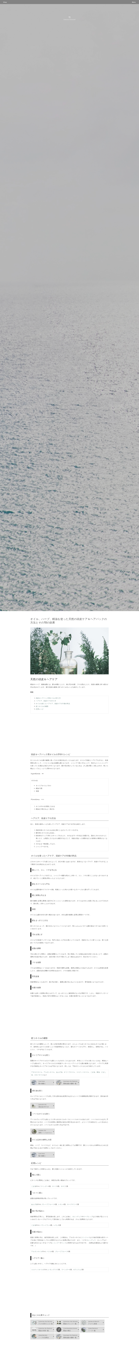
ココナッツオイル (82, 1072)
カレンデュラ (77, 1216)
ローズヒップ (88, 1216)
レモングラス (52, 1269)
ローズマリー (71, 1204)
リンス (63, 1243)
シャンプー (56, 1243)
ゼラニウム (77, 1269)
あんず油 (59, 1072)
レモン (60, 1204)
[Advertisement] (69, 733)
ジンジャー (86, 1237)
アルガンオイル (49, 1072)
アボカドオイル (36, 1072)
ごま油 (92, 1072)
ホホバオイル (39, 1075)
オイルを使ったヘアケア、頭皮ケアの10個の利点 (53, 704)
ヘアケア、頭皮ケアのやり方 (46, 701)
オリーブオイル (69, 1072)
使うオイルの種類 (42, 706)
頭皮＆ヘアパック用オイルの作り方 (48, 698)
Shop (5, 2)
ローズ (54, 1186)
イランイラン (45, 1225)
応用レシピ (40, 709)
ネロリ (63, 1186)
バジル (49, 1251)
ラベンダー (44, 1186)
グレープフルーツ (48, 1204)
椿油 (98, 1072)
